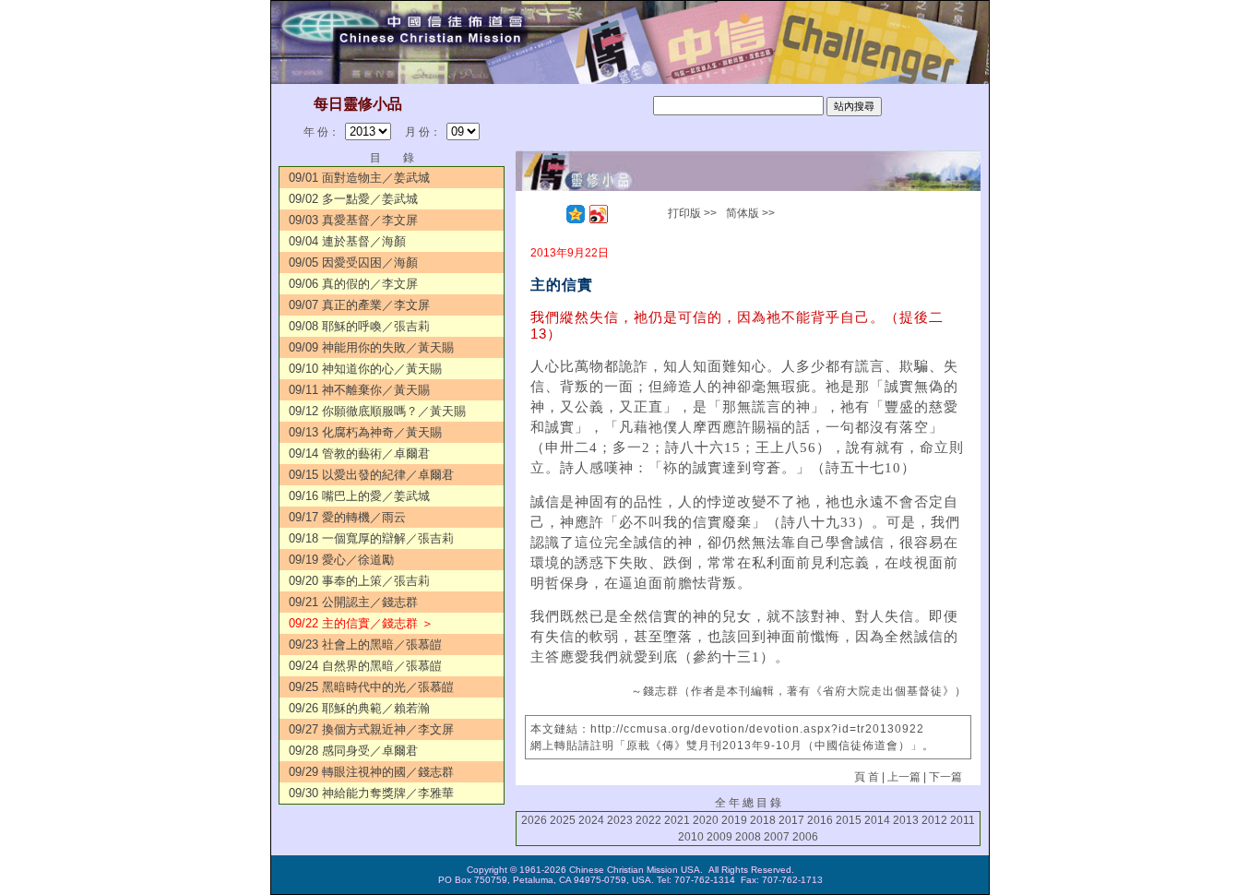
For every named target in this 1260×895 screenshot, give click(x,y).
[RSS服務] (552, 214)
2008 (748, 836)
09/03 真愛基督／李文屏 (353, 220)
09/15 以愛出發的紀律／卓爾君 (371, 475)
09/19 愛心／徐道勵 (341, 560)
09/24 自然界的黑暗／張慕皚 (365, 666)
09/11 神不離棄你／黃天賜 (359, 390)
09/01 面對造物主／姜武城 (359, 178)
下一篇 (945, 776)
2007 (777, 836)
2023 (620, 820)
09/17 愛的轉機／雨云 (347, 517)
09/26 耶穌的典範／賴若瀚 (359, 708)
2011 (962, 820)
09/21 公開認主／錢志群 (353, 602)
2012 (934, 820)
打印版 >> (692, 213)
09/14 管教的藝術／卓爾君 (359, 453)
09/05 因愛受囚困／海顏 (353, 262)
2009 (719, 836)
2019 (734, 820)
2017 (791, 820)
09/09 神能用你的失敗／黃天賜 (371, 347)
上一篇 (904, 776)
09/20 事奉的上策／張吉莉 (359, 581)
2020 (706, 820)
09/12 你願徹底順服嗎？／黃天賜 (377, 411)
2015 (849, 820)
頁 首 (866, 776)
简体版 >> (750, 213)
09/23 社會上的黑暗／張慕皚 (365, 644)
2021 (677, 820)
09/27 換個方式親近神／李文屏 (371, 729)
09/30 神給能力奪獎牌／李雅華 (371, 793)
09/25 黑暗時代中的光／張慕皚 (371, 687)
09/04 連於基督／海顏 (347, 241)
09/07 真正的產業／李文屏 (359, 305)
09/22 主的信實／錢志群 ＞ (361, 623)
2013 (906, 820)
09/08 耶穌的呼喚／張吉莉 (359, 326)
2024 (591, 820)
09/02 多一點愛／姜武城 (353, 199)
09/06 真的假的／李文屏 (353, 284)
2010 (691, 836)
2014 (877, 820)
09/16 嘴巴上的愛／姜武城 (359, 496)
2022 (648, 820)
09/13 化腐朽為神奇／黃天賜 (365, 432)
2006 (805, 836)
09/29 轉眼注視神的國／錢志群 (371, 772)
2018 (763, 820)
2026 (534, 820)
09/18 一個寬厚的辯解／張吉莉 (371, 538)
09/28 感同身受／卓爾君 (353, 751)
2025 (563, 820)
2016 (820, 820)
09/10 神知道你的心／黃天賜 (365, 369)
